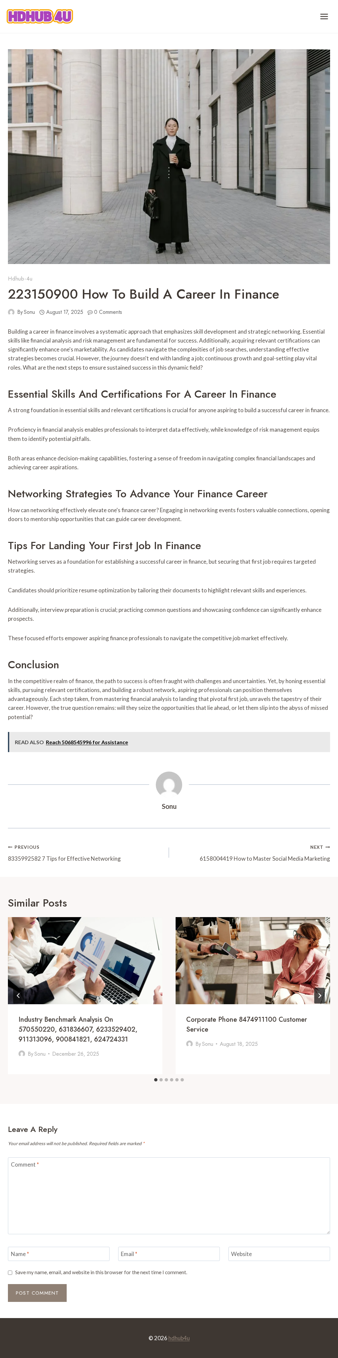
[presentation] (85, 960)
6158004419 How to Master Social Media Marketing (265, 853)
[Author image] (11, 312)
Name (20, 1253)
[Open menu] (324, 16)
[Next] (319, 996)
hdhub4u (179, 1338)
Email (129, 1253)
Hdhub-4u (20, 278)
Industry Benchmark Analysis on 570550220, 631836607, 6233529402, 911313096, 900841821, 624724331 (77, 1029)
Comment (25, 1164)
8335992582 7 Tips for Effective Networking (64, 853)
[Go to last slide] (18, 996)
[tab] (155, 1079)
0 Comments (108, 312)
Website (241, 1253)
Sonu (29, 312)
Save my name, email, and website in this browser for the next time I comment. (101, 1272)
